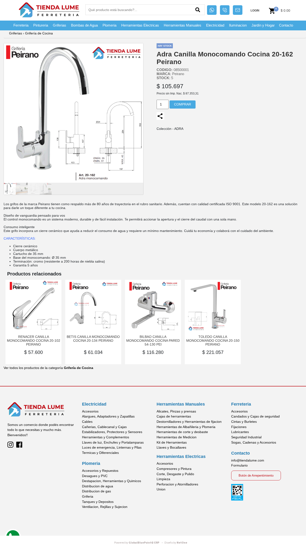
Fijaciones (238, 427)
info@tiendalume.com (247, 460)
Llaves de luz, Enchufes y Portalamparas (113, 442)
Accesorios (90, 411)
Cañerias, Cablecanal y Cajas (104, 427)
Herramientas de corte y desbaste (182, 432)
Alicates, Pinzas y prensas (176, 411)
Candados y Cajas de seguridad (255, 416)
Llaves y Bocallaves (171, 447)
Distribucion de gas (96, 491)
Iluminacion (238, 25)
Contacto (286, 25)
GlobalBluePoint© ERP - (139, 543)
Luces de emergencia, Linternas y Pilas (112, 447)
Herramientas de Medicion (177, 437)
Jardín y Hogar (263, 25)
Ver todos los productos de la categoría (48, 368)
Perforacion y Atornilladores (177, 484)
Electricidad (215, 25)
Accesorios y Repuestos (100, 471)
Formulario (239, 465)
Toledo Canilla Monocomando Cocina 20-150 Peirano (213, 340)
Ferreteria (20, 25)
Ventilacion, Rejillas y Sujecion (104, 507)
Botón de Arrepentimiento (256, 475)
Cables (87, 422)
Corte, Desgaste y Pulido (175, 474)
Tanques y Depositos (98, 502)
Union (161, 489)
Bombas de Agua (84, 25)
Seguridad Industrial (246, 437)
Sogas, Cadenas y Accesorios (253, 442)
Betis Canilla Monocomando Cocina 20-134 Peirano (93, 338)
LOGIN (255, 10)
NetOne (175, 543)
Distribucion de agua (97, 486)
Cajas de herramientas (174, 416)
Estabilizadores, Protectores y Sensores (112, 432)
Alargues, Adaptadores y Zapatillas (108, 416)
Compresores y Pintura (174, 469)
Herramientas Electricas (140, 25)
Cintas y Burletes (244, 422)
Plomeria (109, 25)
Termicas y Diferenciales (100, 453)
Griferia (87, 496)
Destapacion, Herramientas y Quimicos (111, 481)
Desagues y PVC (95, 476)
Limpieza (163, 479)
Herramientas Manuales (182, 25)
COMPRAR (182, 104)
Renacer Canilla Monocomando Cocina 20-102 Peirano (33, 340)
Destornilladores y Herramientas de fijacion (189, 422)
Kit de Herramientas (172, 442)
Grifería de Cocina (39, 33)
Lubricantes (240, 432)
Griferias (59, 25)
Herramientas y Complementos (105, 437)
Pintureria (40, 25)
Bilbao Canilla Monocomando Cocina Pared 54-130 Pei (153, 340)
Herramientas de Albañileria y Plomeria (186, 427)
